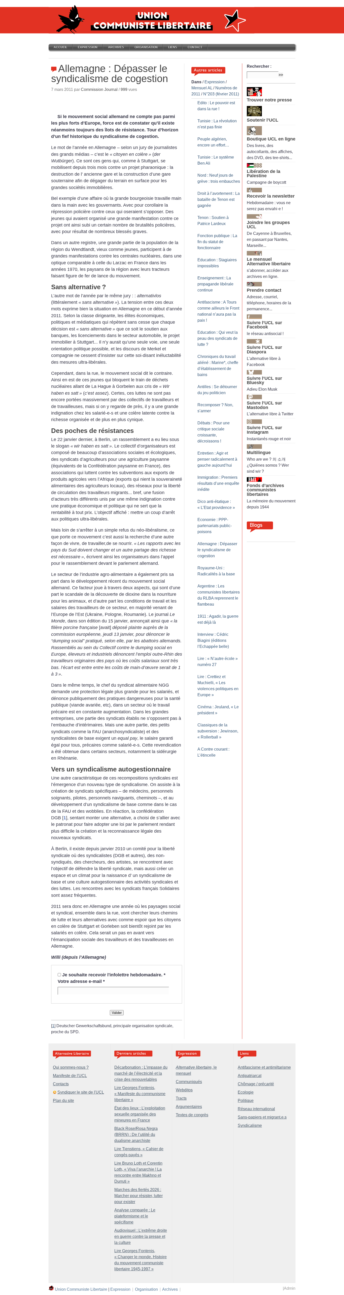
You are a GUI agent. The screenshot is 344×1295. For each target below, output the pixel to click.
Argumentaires (189, 1106)
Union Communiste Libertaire (81, 1289)
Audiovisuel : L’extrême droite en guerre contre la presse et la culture (140, 1236)
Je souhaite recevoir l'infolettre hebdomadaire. (113, 974)
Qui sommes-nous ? (71, 1067)
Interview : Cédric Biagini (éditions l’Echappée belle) (213, 640)
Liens (172, 47)
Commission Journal (99, 89)
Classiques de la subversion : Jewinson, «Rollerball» (217, 731)
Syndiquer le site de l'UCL (80, 1092)
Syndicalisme (250, 1125)
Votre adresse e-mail (81, 981)
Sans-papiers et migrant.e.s (262, 1117)
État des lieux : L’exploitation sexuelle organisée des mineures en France (139, 1114)
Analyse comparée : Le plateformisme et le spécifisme (134, 1216)
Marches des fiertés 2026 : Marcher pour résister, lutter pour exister (138, 1196)
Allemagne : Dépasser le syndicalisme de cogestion (217, 550)
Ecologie (246, 1092)
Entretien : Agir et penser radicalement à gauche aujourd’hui (217, 459)
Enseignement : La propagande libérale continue (215, 284)
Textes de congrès (192, 1115)
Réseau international (256, 1109)
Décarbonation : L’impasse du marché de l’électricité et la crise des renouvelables (140, 1073)
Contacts (61, 1084)
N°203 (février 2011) (221, 94)
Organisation (146, 47)
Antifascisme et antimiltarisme (264, 1067)
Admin (289, 1288)
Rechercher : (259, 66)
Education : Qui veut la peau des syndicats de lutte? (217, 338)
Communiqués (189, 1082)
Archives (116, 47)
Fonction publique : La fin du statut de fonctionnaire (217, 242)
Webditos (184, 1090)
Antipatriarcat (249, 1076)
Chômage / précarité (256, 1084)
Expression (87, 47)
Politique (246, 1100)
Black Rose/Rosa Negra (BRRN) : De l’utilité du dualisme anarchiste (136, 1134)
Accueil (60, 47)
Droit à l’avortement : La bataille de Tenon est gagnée (218, 199)
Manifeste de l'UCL (70, 1076)
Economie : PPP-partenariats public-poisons (214, 525)
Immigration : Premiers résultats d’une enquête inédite (218, 483)
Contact (195, 47)
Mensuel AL (201, 88)
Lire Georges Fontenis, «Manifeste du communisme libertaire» (139, 1094)
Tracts (181, 1098)
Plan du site (63, 1100)
